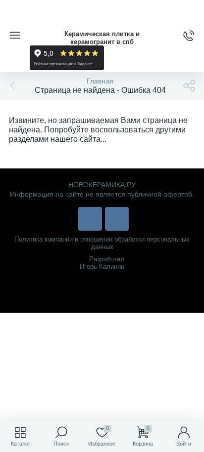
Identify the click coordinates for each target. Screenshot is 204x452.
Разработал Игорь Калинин (102, 262)
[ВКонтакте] (90, 219)
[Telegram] (117, 219)
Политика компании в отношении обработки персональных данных (102, 243)
